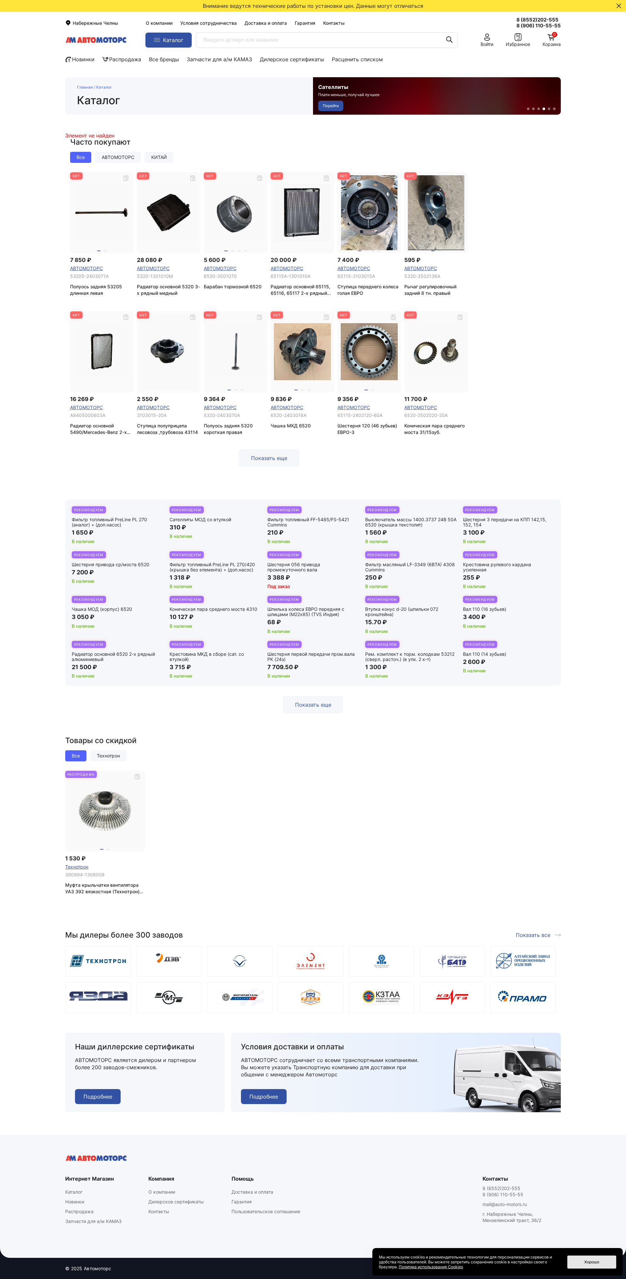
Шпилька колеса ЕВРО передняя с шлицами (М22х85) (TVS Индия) (305, 611)
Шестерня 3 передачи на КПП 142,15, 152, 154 (504, 522)
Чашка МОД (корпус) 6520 (102, 609)
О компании (159, 23)
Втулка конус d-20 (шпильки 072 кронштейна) (401, 611)
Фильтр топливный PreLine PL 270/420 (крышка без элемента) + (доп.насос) (212, 567)
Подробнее (97, 1096)
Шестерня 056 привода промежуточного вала (293, 567)
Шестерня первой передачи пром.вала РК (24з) (311, 656)
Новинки (83, 59)
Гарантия (305, 23)
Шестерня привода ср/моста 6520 (110, 564)
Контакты (334, 23)
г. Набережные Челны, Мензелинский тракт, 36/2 (512, 1217)
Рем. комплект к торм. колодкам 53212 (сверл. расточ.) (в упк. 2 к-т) (410, 656)
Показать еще (269, 458)
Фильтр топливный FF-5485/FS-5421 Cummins (308, 522)
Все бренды (164, 59)
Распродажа (125, 59)
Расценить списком (357, 59)
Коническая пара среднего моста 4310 (213, 609)
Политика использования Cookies (431, 1266)
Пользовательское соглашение (265, 1211)
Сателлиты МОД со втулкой (200, 519)
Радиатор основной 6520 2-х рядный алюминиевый (113, 656)
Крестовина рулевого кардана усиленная (497, 567)
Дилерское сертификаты (292, 59)
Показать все (533, 935)
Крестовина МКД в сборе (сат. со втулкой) (207, 656)
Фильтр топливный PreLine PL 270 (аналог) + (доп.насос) (109, 522)
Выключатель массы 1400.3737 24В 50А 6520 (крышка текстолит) (410, 522)
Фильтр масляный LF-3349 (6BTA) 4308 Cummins (410, 567)
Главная (85, 87)
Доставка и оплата (266, 23)
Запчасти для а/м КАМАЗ (219, 59)
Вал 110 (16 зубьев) (484, 609)
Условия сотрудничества (208, 23)
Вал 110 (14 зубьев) (484, 654)
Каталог (73, 1192)
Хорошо (591, 1261)
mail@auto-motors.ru (505, 1204)
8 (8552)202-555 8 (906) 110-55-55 (503, 1191)
